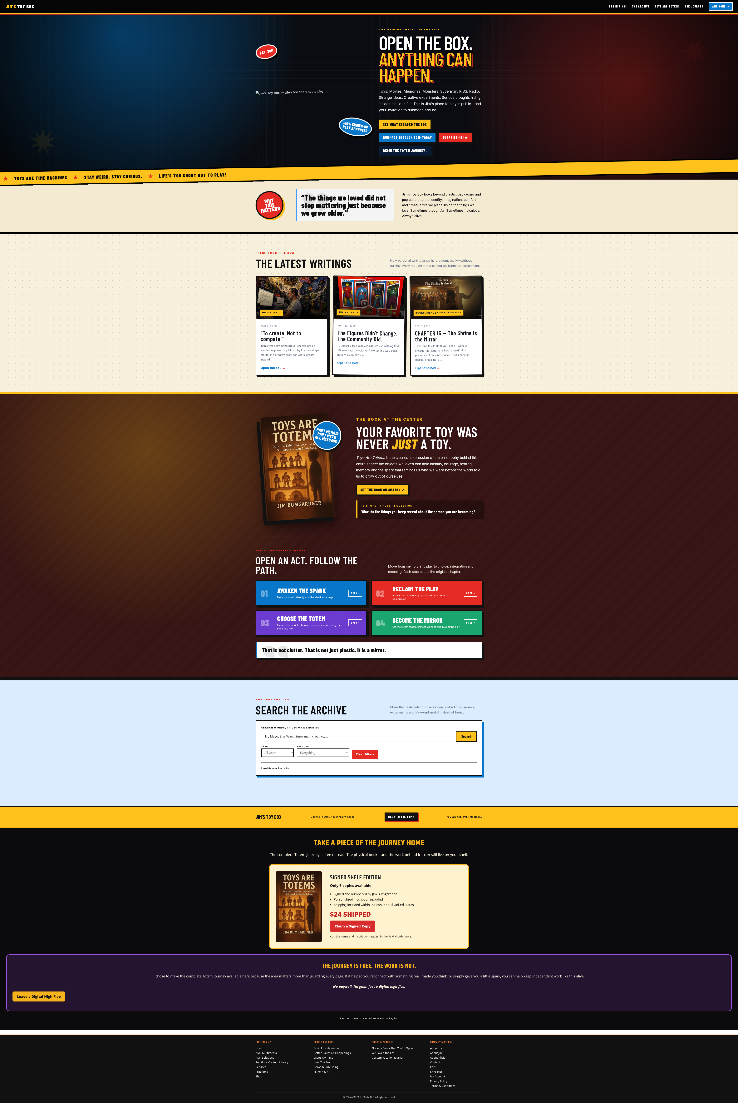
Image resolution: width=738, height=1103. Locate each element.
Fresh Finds (618, 6)
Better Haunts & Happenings (332, 1053)
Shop (259, 1076)
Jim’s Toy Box (322, 1062)
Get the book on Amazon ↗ (382, 490)
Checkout (436, 1072)
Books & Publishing (326, 1067)
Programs (262, 1072)
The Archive (641, 6)
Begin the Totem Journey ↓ (405, 150)
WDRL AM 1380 (323, 1057)
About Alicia (437, 1057)
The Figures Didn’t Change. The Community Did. (367, 335)
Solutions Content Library (272, 1062)
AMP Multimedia (266, 1053)
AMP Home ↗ (720, 6)
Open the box (273, 368)
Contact (435, 1062)
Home (259, 1048)
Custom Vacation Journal (387, 1057)
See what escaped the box (405, 124)
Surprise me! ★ (455, 137)
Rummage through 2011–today (407, 137)
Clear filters (365, 754)
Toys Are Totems (667, 6)
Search (466, 736)
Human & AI (321, 1072)
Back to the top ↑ (401, 817)
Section (303, 746)
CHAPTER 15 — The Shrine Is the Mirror (446, 335)
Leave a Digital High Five (39, 996)
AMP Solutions (265, 1057)
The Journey (694, 6)
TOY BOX (19, 6)
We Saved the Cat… (384, 1053)
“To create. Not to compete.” (281, 335)
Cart (432, 1067)
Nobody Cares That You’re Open (392, 1048)
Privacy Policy (438, 1081)
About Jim (436, 1053)
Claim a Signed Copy (353, 926)
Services (261, 1067)
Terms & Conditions (442, 1086)
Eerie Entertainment (327, 1048)
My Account (437, 1076)
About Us (436, 1048)
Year (264, 746)
